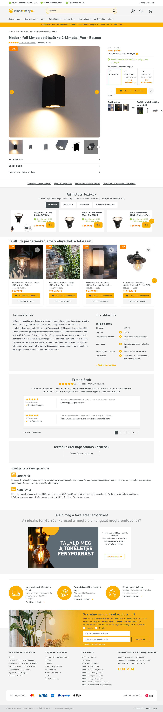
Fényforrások (84, 19)
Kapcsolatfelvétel (16, 676)
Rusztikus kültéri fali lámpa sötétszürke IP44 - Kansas (61, 284)
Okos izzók (68, 205)
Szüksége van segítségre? (39, 184)
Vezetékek (84, 205)
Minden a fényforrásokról (92, 676)
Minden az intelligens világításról (95, 682)
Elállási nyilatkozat (53, 673)
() (27, 43)
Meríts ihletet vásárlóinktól (87, 184)
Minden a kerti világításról (92, 670)
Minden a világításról (90, 667)
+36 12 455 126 (56, 497)
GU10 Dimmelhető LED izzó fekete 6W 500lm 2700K (139, 214)
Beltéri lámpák (14, 19)
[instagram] (123, 669)
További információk (111, 392)
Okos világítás (54, 19)
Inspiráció (86, 660)
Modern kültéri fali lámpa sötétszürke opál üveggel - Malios (98, 284)
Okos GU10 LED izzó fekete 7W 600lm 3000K (43, 214)
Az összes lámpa (89, 657)
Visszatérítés (50, 670)
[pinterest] (128, 669)
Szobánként (68, 19)
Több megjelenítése (107, 365)
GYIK (47, 676)
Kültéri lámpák (30, 19)
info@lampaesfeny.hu (21, 497)
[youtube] (132, 669)
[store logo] (21, 11)
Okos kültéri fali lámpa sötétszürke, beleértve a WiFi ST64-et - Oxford (136, 284)
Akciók (111, 19)
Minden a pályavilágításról (92, 679)
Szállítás (48, 664)
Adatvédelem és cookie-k (20, 670)
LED (42, 19)
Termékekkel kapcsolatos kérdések (119, 184)
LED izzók (52, 205)
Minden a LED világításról (92, 673)
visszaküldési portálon (65, 494)
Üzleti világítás (99, 19)
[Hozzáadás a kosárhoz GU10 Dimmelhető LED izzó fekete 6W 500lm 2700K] (146, 225)
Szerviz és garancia (53, 667)
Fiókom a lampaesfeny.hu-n (57, 657)
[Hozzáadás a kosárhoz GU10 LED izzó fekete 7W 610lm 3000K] (98, 225)
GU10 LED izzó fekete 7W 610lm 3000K (92, 214)
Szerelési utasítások (90, 664)
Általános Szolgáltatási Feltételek (23, 664)
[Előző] (12, 92)
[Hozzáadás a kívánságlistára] (151, 91)
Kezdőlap (12, 31)
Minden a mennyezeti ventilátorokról (97, 685)
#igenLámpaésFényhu (18, 673)
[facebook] (119, 669)
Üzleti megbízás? (52, 679)
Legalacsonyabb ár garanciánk (22, 660)
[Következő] (97, 92)
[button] (81, 25)
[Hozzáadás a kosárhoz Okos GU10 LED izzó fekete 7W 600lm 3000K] (50, 225)
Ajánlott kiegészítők (63, 184)
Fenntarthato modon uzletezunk (22, 667)
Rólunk (12, 657)
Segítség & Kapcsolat (146, 3)
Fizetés (48, 660)
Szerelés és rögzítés (105, 205)
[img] (54, 91)
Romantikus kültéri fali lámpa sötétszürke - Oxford (25, 284)
